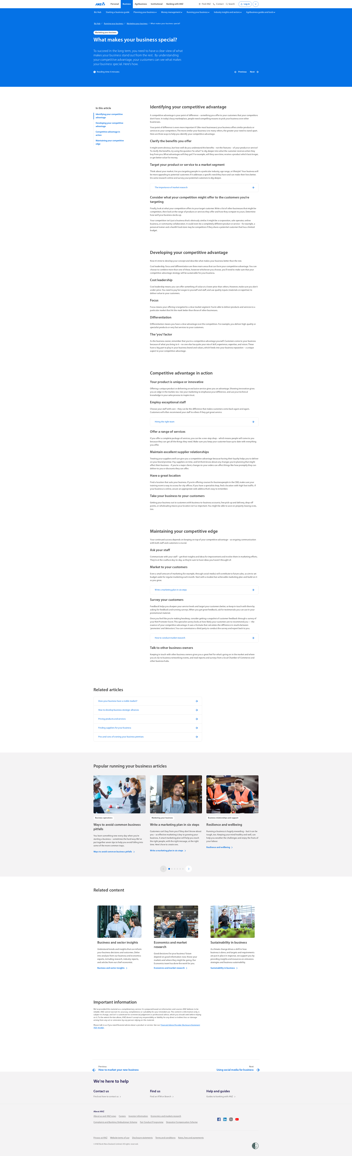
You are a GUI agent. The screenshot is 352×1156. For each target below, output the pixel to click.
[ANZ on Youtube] (237, 1119)
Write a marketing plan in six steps (166, 851)
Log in (247, 4)
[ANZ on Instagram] (231, 1119)
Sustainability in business (223, 968)
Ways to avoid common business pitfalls (113, 852)
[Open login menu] (255, 4)
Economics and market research (169, 968)
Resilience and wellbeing (218, 847)
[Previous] (163, 869)
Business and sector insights (111, 968)
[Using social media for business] (258, 1070)
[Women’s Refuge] (255, 1146)
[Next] (188, 869)
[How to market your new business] (94, 1070)
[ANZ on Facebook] (219, 1119)
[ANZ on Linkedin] (225, 1119)
